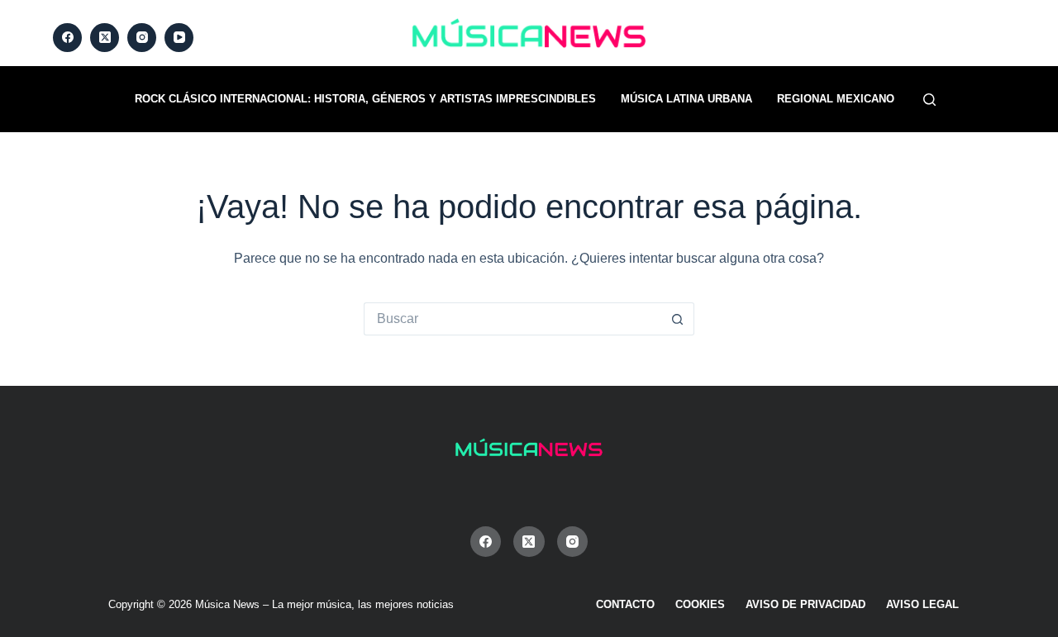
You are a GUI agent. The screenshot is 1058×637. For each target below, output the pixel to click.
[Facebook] (67, 37)
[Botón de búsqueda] (677, 318)
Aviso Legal (922, 604)
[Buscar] (929, 99)
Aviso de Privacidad (805, 604)
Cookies (700, 604)
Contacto (625, 604)
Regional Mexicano (835, 99)
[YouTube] (178, 37)
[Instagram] (141, 37)
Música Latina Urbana (686, 99)
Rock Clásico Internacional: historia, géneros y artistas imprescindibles (365, 99)
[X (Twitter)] (104, 37)
